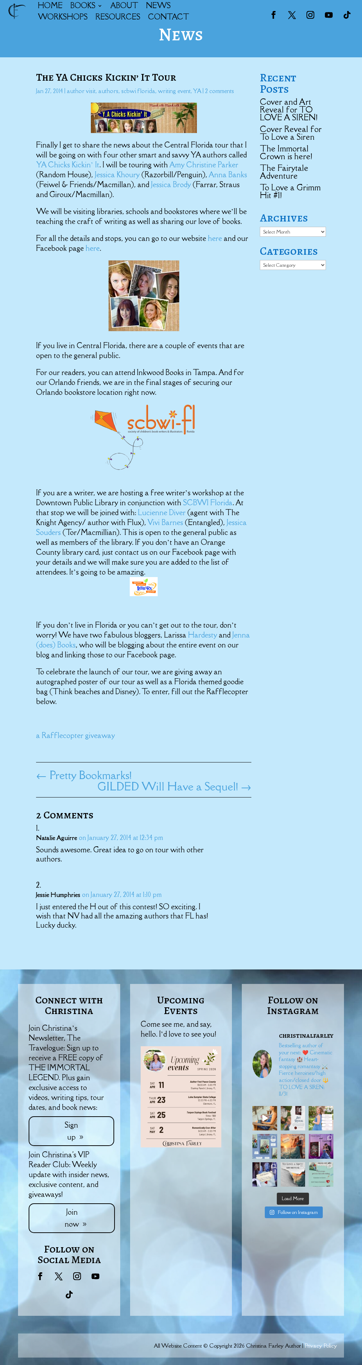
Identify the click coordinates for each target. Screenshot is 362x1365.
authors (108, 91)
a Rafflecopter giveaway (75, 735)
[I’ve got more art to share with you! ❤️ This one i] (293, 1118)
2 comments (219, 91)
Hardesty (203, 635)
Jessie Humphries (58, 895)
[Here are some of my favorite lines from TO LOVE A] (264, 1174)
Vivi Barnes (166, 522)
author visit (81, 91)
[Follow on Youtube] (329, 15)
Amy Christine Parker (203, 164)
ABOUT (124, 5)
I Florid (218, 502)
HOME (50, 5)
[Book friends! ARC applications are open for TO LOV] (293, 1146)
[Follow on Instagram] (310, 15)
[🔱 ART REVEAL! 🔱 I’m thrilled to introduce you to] (293, 1174)
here (216, 238)
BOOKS (82, 5)
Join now (72, 1218)
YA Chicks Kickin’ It (67, 164)
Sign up (71, 1131)
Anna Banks (228, 174)
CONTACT (168, 17)
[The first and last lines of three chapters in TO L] (321, 1146)
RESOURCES (117, 17)
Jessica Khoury (118, 174)
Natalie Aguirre (56, 838)
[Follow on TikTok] (347, 15)
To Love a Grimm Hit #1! (290, 191)
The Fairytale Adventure (284, 171)
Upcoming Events (181, 1005)
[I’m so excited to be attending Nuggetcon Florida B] (321, 1118)
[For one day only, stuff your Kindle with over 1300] (264, 1146)
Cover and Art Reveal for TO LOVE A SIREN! (288, 109)
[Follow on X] (292, 15)
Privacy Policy (321, 1345)
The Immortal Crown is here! (286, 152)
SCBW (195, 502)
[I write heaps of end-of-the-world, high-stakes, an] (321, 1174)
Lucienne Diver (162, 512)
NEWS (158, 5)
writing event (174, 91)
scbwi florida (138, 91)
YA (197, 91)
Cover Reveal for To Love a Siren (291, 132)
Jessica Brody (172, 184)
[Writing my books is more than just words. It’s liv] (264, 1118)
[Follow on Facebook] (273, 15)
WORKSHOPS (63, 17)
